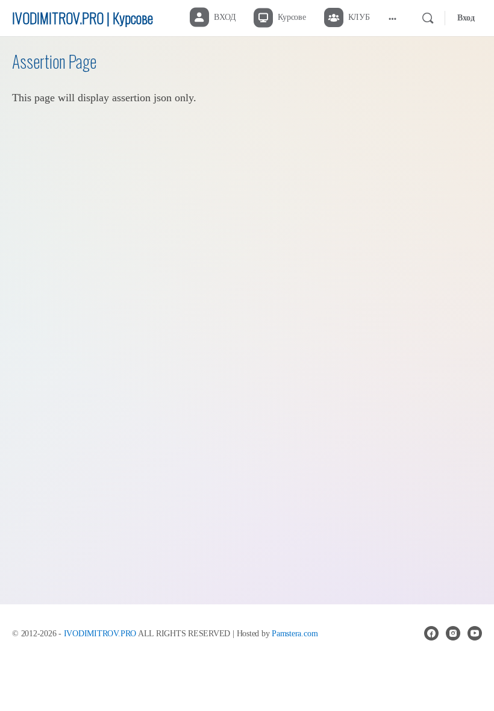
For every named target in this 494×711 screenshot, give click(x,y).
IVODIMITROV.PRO (100, 633)
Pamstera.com (294, 633)
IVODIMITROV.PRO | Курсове (82, 17)
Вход (466, 17)
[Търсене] (428, 18)
